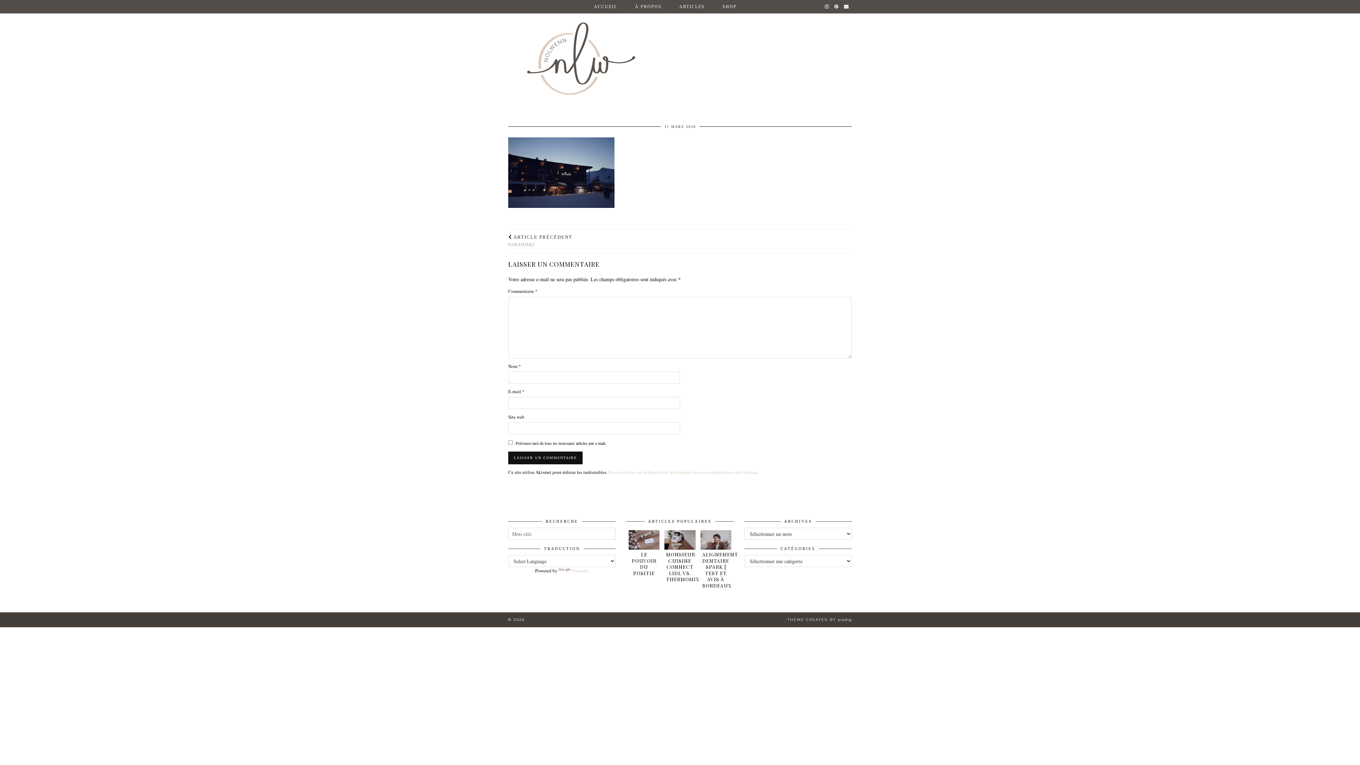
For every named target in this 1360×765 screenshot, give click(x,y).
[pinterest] (836, 6)
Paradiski (540, 241)
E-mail (516, 391)
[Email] (846, 6)
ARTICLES (692, 6)
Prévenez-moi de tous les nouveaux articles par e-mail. (561, 443)
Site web (516, 417)
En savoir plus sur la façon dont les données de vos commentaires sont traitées (682, 472)
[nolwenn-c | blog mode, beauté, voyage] (680, 53)
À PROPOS (648, 6)
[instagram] (827, 6)
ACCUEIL (605, 6)
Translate (580, 570)
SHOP (729, 6)
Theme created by (820, 619)
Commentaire (523, 291)
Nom (514, 366)
